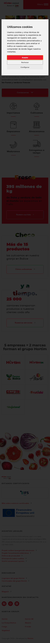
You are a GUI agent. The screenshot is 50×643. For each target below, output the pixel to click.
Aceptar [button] (25, 57)
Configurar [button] (25, 67)
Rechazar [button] (25, 62)
